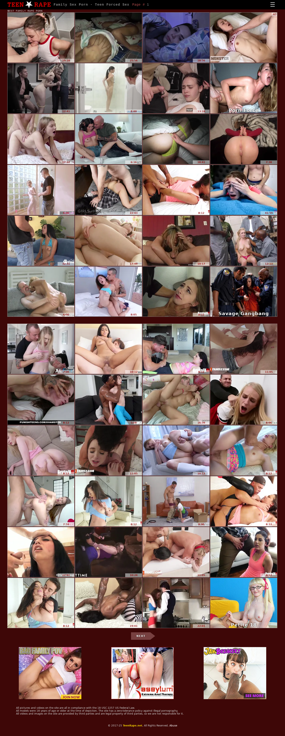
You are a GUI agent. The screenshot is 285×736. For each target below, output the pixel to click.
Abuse (173, 725)
